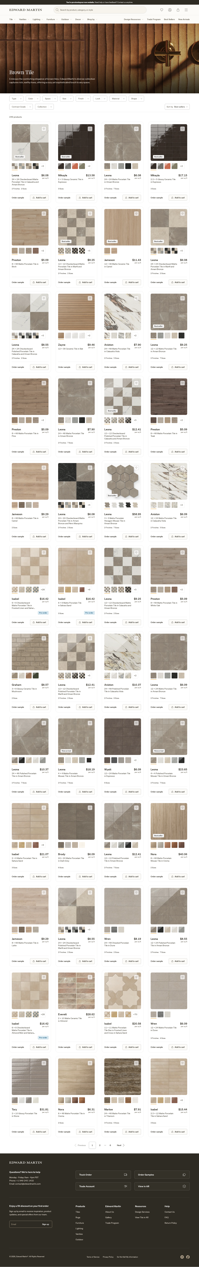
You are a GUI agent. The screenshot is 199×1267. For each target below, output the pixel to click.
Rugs (78, 1217)
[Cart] (178, 9)
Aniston (108, 344)
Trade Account (86, 1186)
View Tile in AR (141, 1217)
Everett (62, 1014)
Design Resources (132, 19)
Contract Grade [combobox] (19, 106)
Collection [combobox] (42, 106)
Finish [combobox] (81, 98)
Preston (16, 259)
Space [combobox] (48, 98)
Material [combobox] (115, 98)
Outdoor (65, 19)
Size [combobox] (64, 98)
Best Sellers (169, 19)
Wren (107, 938)
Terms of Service (93, 1257)
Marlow (108, 1109)
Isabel (15, 598)
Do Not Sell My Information (127, 1257)
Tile (11, 19)
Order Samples (146, 1174)
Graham (16, 684)
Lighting (36, 19)
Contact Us (170, 1212)
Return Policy (171, 1223)
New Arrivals (184, 19)
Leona (15, 175)
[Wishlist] (161, 9)
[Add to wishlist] (44, 129)
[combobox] (177, 107)
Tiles (78, 1212)
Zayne (61, 344)
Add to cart (41, 197)
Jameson (109, 259)
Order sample (18, 197)
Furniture (51, 19)
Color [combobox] (30, 98)
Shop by (91, 19)
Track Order (85, 1174)
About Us (109, 1212)
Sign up (45, 1224)
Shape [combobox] (134, 98)
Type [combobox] (14, 98)
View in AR (143, 1186)
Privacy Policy (108, 1257)
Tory (14, 1109)
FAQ (167, 1217)
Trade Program (154, 19)
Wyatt (107, 769)
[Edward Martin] (25, 10)
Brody (61, 854)
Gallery (108, 1217)
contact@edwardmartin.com (28, 1184)
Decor (78, 19)
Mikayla (62, 175)
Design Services (142, 1212)
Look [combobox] (98, 98)
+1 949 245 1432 (25, 1180)
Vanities (22, 19)
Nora (153, 854)
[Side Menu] (186, 9)
